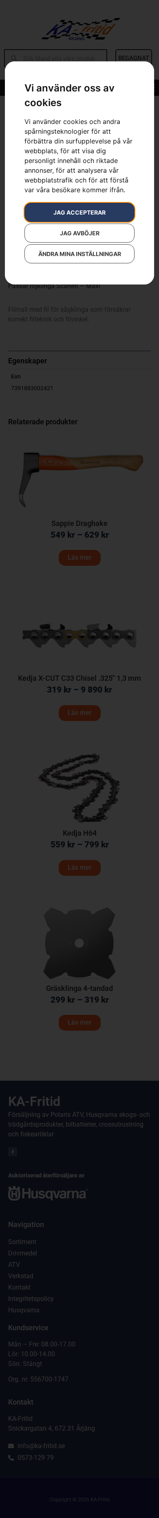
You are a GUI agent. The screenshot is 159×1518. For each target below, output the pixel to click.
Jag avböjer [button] (79, 233)
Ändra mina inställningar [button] (79, 253)
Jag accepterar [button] (79, 212)
